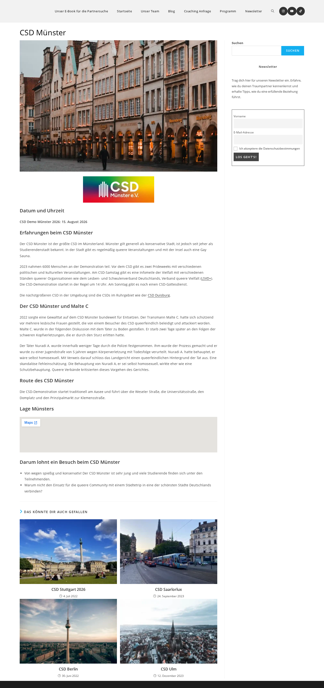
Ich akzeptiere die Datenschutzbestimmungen (269, 148)
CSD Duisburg (159, 295)
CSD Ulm (168, 669)
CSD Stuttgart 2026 (68, 589)
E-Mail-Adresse (244, 132)
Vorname (240, 116)
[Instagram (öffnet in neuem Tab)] (283, 11)
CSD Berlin (68, 669)
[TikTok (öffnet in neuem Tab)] (300, 11)
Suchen (237, 43)
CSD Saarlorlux (168, 589)
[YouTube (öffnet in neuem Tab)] (291, 11)
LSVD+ (206, 278)
